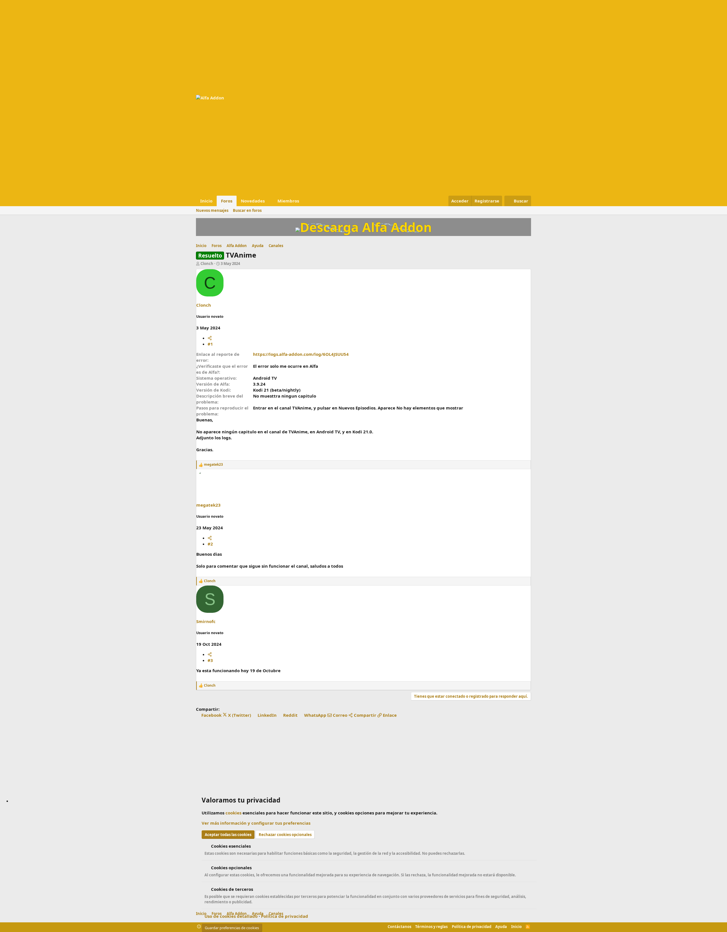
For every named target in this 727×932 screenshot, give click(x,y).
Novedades (253, 201)
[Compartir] (210, 338)
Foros (226, 201)
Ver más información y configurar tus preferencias (256, 823)
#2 (210, 544)
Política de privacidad (284, 916)
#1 (210, 344)
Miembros (288, 201)
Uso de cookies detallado (231, 916)
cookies (233, 813)
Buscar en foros (247, 210)
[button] (269, 201)
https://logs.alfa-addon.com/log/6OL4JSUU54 (301, 354)
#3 (210, 660)
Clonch (206, 263)
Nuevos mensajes (212, 210)
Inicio (206, 201)
